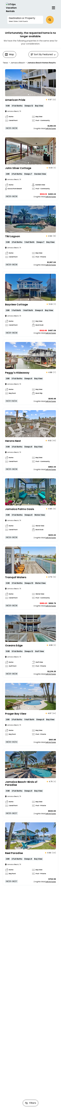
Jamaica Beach (17, 62)
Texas (5, 62)
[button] (25, 20)
